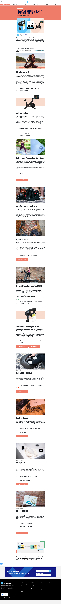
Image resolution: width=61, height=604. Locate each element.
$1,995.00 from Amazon (22, 259)
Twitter (25, 559)
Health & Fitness (19, 8)
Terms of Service (49, 582)
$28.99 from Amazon (22, 484)
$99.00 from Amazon (22, 532)
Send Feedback (42, 590)
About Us (42, 582)
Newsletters (5, 4)
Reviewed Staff (24, 34)
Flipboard (36, 559)
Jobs (41, 584)
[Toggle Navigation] (1, 1)
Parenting (22, 590)
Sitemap (48, 585)
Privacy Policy (49, 584)
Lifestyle (22, 588)
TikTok (32, 559)
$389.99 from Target (34, 346)
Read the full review (27, 84)
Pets (56, 4)
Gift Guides (22, 591)
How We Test (33, 588)
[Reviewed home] (30, 2)
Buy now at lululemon (22, 179)
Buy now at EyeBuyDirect (22, 436)
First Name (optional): (39, 573)
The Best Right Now (34, 582)
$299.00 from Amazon (22, 346)
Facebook (22, 559)
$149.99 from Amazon (22, 391)
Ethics (41, 589)
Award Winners (15, 4)
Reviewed (25, 558)
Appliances (25, 4)
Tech (21, 587)
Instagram (29, 559)
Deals (32, 584)
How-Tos (32, 587)
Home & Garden (35, 4)
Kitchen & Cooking (45, 4)
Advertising (42, 585)
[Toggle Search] (59, 1)
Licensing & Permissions (42, 587)
